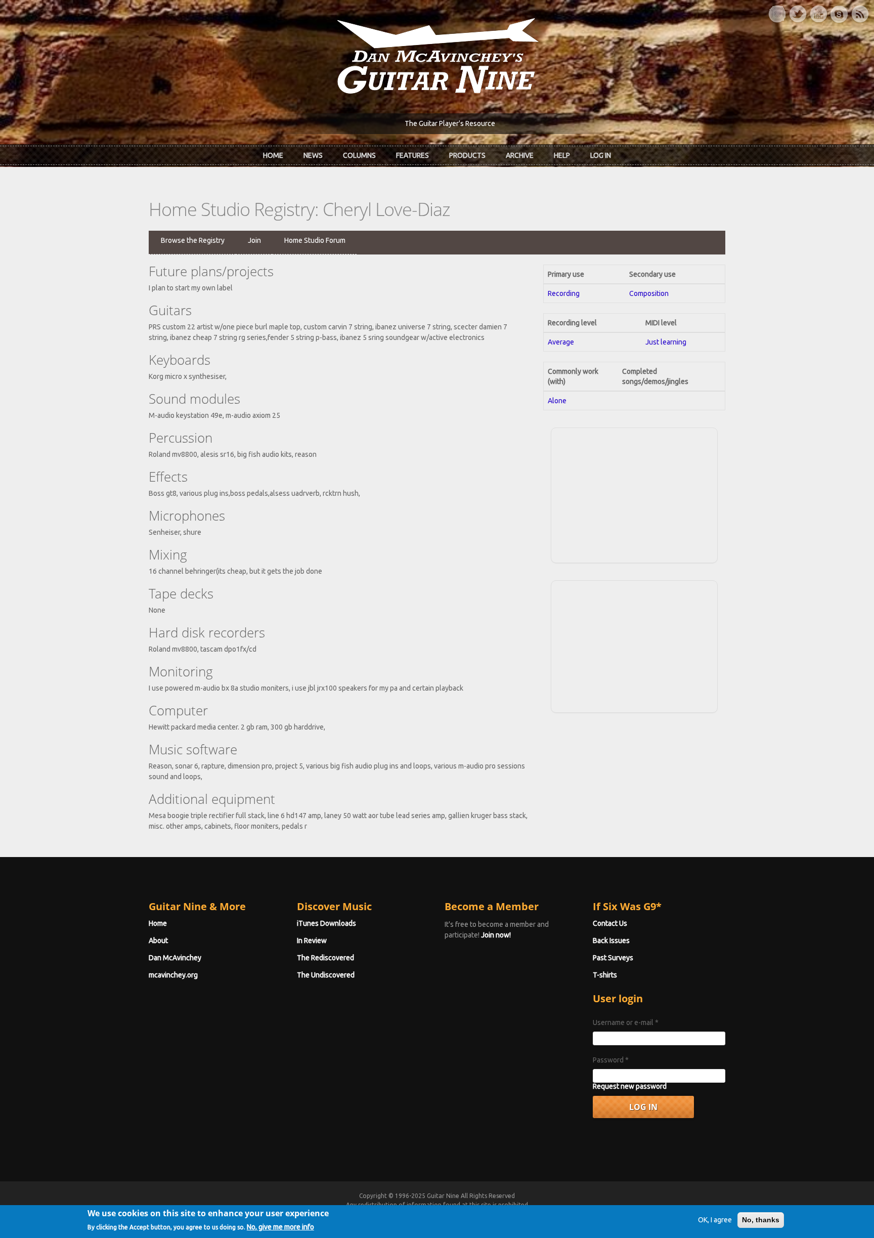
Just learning (665, 342)
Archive (520, 155)
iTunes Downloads (326, 923)
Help (562, 155)
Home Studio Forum (314, 240)
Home (273, 155)
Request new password (630, 1086)
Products (467, 155)
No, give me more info (280, 1226)
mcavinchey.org (173, 975)
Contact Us (610, 923)
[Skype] (839, 14)
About (158, 940)
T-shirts (605, 975)
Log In (600, 155)
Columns (359, 155)
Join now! (496, 935)
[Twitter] (798, 14)
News (313, 155)
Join (254, 240)
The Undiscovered (326, 975)
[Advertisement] (634, 494)
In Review (312, 940)
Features (412, 155)
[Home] (437, 55)
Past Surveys (613, 958)
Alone (557, 401)
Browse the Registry (193, 240)
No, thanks (760, 1220)
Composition (649, 293)
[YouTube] (818, 14)
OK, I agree (715, 1220)
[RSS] (860, 14)
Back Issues (611, 940)
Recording (564, 293)
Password (611, 1060)
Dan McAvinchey (175, 958)
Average (561, 342)
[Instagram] (777, 14)
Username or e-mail (626, 1022)
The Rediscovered (325, 958)
